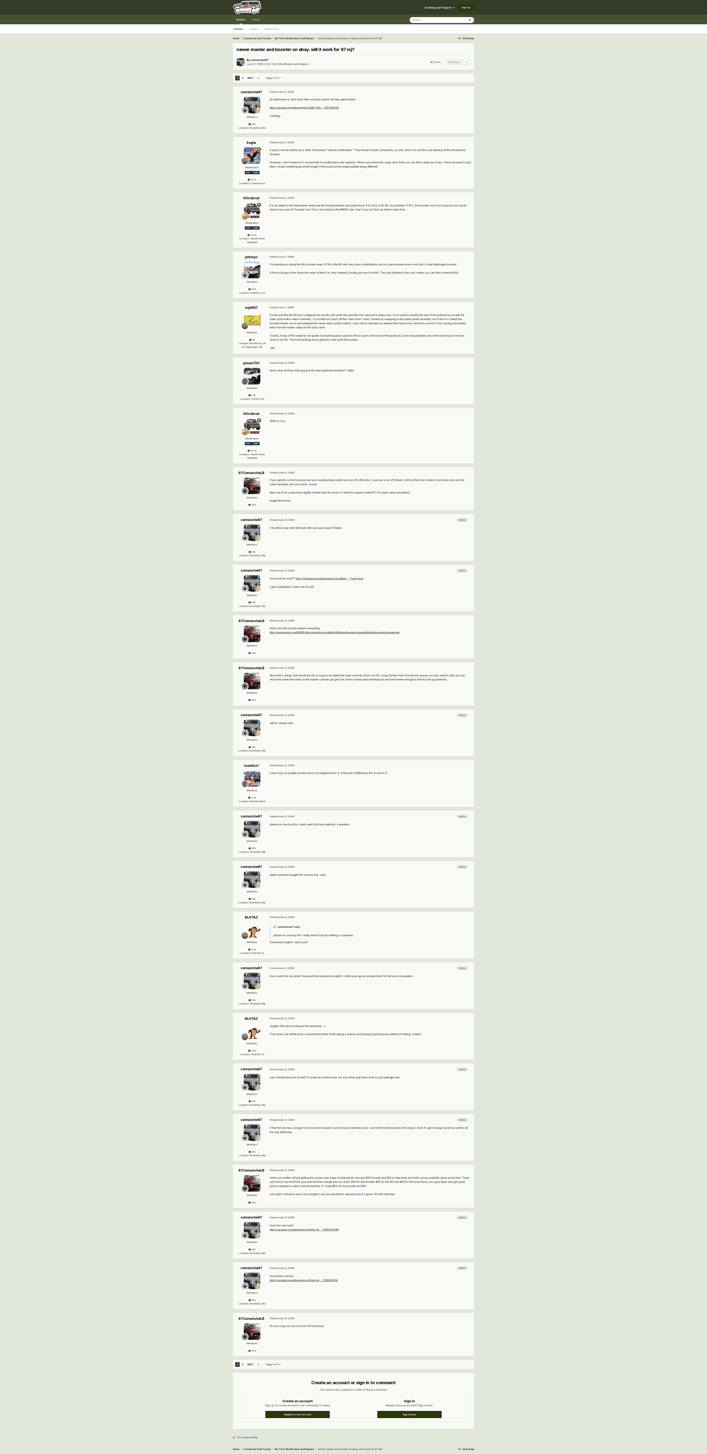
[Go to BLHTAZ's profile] (252, 930)
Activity (256, 19)
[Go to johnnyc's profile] (252, 270)
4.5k (253, 949)
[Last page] (258, 78)
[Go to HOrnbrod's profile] (252, 211)
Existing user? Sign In (439, 7)
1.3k (253, 395)
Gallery (253, 28)
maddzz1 (251, 766)
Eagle (251, 143)
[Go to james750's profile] (252, 376)
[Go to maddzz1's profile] (252, 778)
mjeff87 (251, 308)
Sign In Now (409, 1414)
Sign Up (466, 7)
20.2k (253, 234)
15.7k (253, 179)
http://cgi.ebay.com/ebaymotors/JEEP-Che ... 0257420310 (304, 107)
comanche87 (259, 60)
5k (253, 339)
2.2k (253, 797)
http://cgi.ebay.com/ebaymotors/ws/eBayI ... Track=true (329, 578)
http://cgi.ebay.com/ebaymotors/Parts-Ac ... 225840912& (304, 1280)
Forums (238, 28)
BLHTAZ (251, 917)
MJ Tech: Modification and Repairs (288, 64)
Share (436, 62)
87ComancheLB (251, 473)
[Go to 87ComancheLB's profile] (252, 485)
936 (253, 289)
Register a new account (297, 1414)
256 (253, 504)
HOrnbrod (251, 198)
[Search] (470, 20)
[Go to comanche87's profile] (241, 62)
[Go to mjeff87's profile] (252, 320)
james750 (251, 363)
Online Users (271, 28)
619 (253, 124)
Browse (240, 19)
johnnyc (251, 257)
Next (250, 78)
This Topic (455, 20)
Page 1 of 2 (272, 78)
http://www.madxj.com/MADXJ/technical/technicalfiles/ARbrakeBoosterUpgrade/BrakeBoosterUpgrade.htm (335, 632)
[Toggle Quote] (275, 926)
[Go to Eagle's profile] (252, 155)
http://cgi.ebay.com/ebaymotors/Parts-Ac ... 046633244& (304, 1229)
